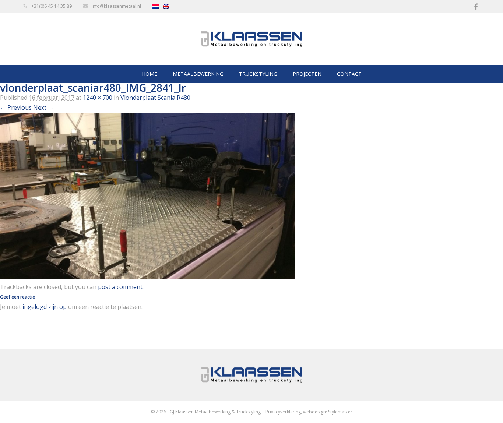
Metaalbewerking (198, 73)
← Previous (16, 107)
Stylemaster (340, 412)
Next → (43, 107)
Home (149, 73)
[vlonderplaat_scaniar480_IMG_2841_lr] (147, 277)
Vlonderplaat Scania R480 (155, 98)
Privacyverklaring (283, 412)
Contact (349, 73)
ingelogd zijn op (44, 307)
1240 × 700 (97, 98)
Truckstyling (258, 73)
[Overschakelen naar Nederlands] (157, 6)
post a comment (120, 287)
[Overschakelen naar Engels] (168, 6)
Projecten (307, 73)
